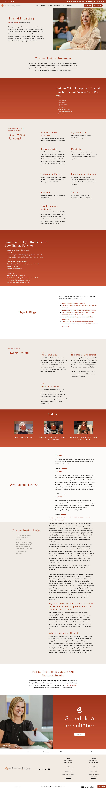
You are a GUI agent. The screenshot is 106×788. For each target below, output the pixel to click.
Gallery (62, 752)
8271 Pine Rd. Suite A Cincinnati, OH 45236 (93, 760)
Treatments (16, 22)
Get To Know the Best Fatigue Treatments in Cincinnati (77, 321)
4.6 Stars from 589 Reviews (68, 774)
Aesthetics (13, 752)
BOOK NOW (102, 786)
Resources (77, 752)
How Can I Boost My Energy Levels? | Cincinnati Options (78, 312)
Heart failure (61, 102)
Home (10, 22)
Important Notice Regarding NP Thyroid (73, 303)
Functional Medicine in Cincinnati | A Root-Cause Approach (79, 310)
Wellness (29, 752)
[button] (79, 734)
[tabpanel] (71, 558)
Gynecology (46, 752)
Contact (93, 752)
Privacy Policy (17, 786)
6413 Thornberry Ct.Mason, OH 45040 (68, 760)
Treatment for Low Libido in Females (72, 315)
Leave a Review (68, 776)
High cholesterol (62, 105)
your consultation (72, 685)
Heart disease (62, 100)
